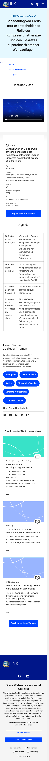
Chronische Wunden (27, 383)
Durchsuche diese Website (23, 623)
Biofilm (8, 383)
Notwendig (17, 748)
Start (13, 64)
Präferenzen (32, 748)
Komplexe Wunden (14, 400)
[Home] (10, 4)
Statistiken (19, 752)
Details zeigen (22, 756)
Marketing (34, 752)
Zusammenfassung (19, 69)
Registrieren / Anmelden (23, 213)
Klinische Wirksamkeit (16, 392)
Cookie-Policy (26, 725)
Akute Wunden (29, 374)
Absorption (10, 374)
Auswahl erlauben (24, 733)
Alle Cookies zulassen (23, 740)
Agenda (14, 75)
